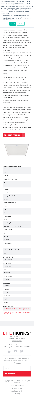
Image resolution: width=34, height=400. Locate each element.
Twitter (21, 350)
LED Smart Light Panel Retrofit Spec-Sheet (16, 309)
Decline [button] (21, 23)
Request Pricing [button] (12, 135)
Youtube (15, 350)
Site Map (17, 394)
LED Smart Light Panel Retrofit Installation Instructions (17, 312)
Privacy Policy (17, 388)
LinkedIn (10, 350)
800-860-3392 (17, 341)
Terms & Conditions (17, 386)
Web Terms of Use (17, 391)
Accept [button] (13, 23)
